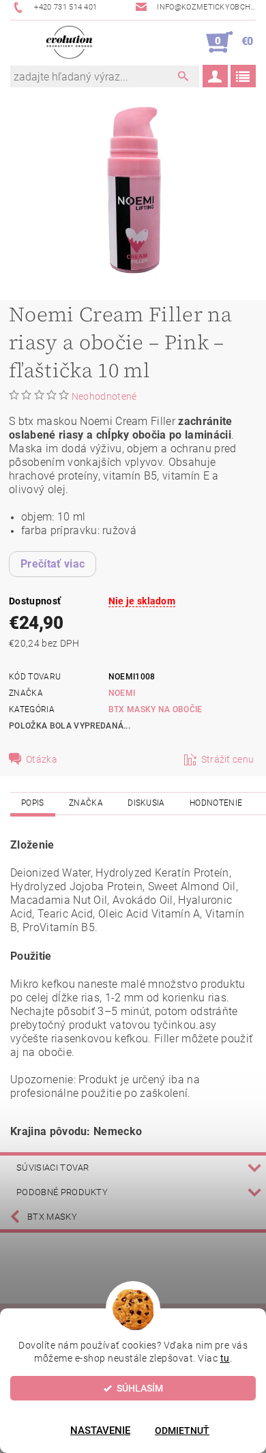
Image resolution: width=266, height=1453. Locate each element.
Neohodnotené (104, 396)
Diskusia (146, 803)
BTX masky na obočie (155, 709)
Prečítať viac (52, 563)
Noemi (122, 693)
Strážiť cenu (227, 759)
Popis (32, 803)
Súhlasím (140, 1388)
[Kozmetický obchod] (69, 42)
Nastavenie (100, 1430)
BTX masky (52, 1217)
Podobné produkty (62, 1192)
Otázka (41, 759)
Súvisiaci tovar (52, 1167)
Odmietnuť (182, 1430)
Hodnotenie (216, 803)
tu (225, 1358)
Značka (86, 803)
